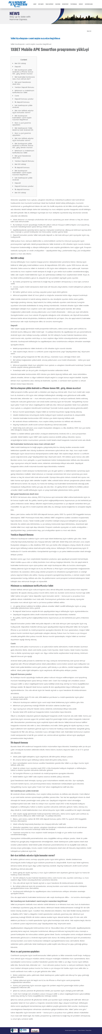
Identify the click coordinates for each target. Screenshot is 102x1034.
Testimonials (73, 4)
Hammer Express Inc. (72, 1030)
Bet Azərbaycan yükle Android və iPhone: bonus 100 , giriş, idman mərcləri (22, 72)
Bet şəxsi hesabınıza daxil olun (21, 83)
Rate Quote (41, 4)
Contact (81, 4)
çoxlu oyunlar (72, 278)
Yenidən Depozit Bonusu (24, 87)
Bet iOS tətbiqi (20, 63)
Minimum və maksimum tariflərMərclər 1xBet (23, 91)
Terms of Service (81, 1030)
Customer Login (89, 4)
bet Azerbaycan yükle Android (22, 106)
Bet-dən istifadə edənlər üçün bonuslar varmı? (23, 111)
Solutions (57, 4)
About (34, 4)
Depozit (18, 66)
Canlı (17, 95)
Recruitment (65, 4)
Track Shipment (49, 4)
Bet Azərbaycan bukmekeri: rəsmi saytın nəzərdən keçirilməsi (22, 117)
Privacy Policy (88, 1030)
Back (89, 31)
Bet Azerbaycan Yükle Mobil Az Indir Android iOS (22, 129)
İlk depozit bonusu (22, 102)
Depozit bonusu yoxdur (24, 99)
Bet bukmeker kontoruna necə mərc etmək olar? (23, 78)
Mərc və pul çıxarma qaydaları (21, 124)
